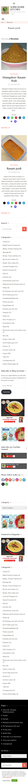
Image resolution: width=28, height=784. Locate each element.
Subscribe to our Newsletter (12, 737)
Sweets (5, 353)
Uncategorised (7, 744)
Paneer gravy (7, 302)
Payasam (5, 312)
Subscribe (6, 392)
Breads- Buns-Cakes (9, 263)
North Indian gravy (9, 295)
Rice (4, 336)
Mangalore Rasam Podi (14, 79)
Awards (5, 242)
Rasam (5, 327)
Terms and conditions (9, 740)
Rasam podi (14, 168)
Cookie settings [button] (6, 780)
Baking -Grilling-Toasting (11, 249)
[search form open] (14, 3)
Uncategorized (7, 360)
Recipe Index (7, 733)
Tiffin (4, 357)
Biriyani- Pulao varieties (10, 256)
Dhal (4, 273)
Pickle (5, 316)
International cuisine (9, 281)
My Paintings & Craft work (11, 726)
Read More (4, 128)
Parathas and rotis (8, 309)
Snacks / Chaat (7, 339)
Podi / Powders (14, 74)
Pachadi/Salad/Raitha (9, 298)
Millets (5, 288)
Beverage (6, 252)
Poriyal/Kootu (7, 323)
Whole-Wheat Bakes (9, 364)
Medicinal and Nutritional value (13, 284)
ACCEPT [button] (14, 780)
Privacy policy (7, 730)
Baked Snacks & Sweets (10, 245)
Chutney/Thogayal (9, 266)
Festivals (5, 277)
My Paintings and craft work (12, 291)
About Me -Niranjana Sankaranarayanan (9, 711)
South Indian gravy (9, 343)
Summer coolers (8, 350)
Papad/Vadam (7, 305)
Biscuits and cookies (9, 259)
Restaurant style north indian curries (14, 330)
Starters (5, 346)
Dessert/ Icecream (8, 270)
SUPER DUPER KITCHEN (17, 8)
